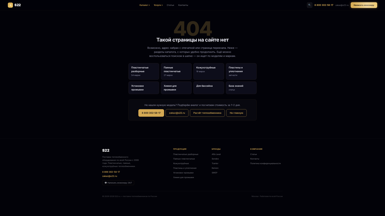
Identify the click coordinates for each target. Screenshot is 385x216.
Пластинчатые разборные (185, 154)
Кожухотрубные (181, 163)
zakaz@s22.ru (342, 5)
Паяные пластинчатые (184, 159)
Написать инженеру (364, 5)
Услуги (157, 5)
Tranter (215, 163)
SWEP (214, 172)
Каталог (144, 5)
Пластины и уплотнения (184, 168)
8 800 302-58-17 (323, 5)
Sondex (215, 159)
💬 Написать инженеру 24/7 (118, 183)
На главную (236, 112)
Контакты (183, 5)
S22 (15, 5)
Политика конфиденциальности (265, 163)
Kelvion (215, 168)
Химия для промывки (183, 177)
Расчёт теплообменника (207, 112)
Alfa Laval (216, 154)
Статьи (170, 5)
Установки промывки (183, 172)
